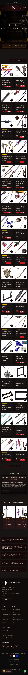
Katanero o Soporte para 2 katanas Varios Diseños (6, 307)
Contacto (4, 633)
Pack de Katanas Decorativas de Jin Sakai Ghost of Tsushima (7, 132)
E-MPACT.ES (23, 653)
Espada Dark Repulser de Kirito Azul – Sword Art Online (7, 428)
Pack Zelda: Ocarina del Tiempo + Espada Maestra (6, 233)
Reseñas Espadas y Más (7, 635)
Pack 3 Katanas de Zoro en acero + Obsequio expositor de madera (20, 455)
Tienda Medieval (6, 614)
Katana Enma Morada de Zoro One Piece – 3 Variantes (6, 81)
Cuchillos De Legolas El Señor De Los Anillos (6, 283)
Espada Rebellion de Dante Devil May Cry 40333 (21, 258)
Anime (3, 617)
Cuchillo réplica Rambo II (20, 307)
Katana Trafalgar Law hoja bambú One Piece (20, 157)
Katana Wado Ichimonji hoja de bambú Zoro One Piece (6, 208)
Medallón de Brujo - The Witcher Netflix (7, 383)
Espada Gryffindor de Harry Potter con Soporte (20, 182)
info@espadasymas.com (7, 589)
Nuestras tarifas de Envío (8, 638)
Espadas (4, 609)
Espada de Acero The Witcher (20, 430)
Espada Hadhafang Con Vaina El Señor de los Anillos (21, 332)
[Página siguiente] (20, 466)
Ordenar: (13, 60)
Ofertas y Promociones (12, 28)
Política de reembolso (14, 659)
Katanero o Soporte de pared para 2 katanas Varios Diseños (20, 406)
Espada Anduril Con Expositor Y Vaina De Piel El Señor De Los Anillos (6, 455)
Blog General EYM (16, 609)
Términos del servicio (14, 664)
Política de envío (14, 667)
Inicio (3, 28)
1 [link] (7, 466)
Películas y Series (6, 619)
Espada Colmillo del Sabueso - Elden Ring (20, 283)
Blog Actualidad (15, 612)
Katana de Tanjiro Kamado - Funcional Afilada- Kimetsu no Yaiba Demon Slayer (20, 208)
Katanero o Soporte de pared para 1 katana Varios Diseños (6, 406)
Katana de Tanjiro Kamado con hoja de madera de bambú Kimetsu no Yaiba (21, 107)
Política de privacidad (14, 662)
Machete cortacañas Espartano (5, 357)
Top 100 (7, 45)
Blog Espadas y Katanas (17, 619)
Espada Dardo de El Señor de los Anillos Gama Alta (21, 132)
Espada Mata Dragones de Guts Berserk (7, 107)
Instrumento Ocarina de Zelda (20, 357)
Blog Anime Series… (16, 614)
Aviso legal (14, 672)
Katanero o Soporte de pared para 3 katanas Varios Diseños (20, 383)
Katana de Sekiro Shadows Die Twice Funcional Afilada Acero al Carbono (7, 182)
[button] (20, 7)
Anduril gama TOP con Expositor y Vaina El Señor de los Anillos (20, 81)
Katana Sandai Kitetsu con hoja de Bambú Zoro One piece (6, 258)
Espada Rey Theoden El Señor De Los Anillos (20, 233)
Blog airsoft (14, 617)
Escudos (4, 612)
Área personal (5, 630)
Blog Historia (15, 622)
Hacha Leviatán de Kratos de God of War (7, 157)
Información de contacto (14, 669)
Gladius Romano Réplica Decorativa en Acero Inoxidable (7, 332)
